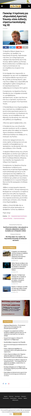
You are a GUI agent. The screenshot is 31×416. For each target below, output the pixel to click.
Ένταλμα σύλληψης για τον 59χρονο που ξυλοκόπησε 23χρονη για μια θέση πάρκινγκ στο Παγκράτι (15, 368)
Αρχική (5, 396)
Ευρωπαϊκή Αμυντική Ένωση (19, 216)
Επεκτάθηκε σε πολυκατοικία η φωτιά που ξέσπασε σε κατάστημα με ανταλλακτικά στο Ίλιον (15, 374)
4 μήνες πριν (15, 260)
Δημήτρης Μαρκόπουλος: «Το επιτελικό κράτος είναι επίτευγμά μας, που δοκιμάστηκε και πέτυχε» (14, 327)
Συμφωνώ (17, 414)
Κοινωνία (23, 396)
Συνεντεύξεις (13, 398)
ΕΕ (9, 216)
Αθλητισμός (15, 400)
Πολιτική (11, 396)
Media (25, 398)
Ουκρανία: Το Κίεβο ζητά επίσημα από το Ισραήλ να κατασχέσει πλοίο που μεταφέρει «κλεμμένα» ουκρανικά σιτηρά (19, 278)
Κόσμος (20, 398)
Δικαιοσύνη (6, 398)
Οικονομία (17, 396)
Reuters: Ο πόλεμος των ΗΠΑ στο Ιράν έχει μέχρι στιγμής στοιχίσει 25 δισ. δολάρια (19, 288)
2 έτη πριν (5, 28)
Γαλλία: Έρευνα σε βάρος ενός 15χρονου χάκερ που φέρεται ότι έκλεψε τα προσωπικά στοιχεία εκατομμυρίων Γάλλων (20, 266)
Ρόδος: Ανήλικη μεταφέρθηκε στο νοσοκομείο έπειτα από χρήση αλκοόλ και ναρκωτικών (15, 350)
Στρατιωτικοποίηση (19, 218)
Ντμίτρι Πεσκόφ (8, 218)
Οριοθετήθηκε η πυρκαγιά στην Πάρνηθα (14, 342)
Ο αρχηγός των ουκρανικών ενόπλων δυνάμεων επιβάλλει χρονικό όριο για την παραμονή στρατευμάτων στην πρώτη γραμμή (20, 255)
